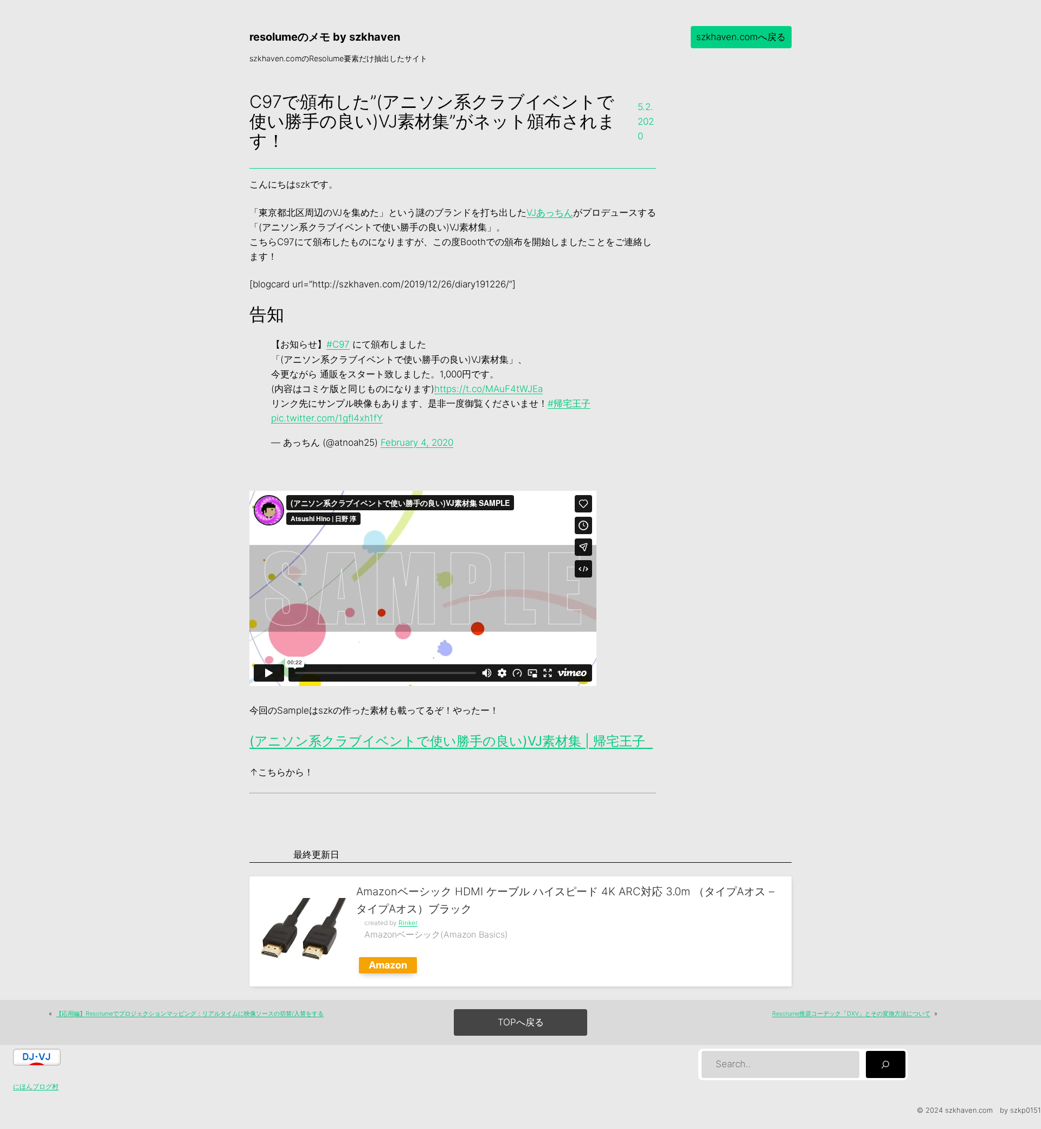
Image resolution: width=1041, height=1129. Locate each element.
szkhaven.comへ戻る (741, 36)
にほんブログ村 (36, 1086)
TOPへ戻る (521, 1022)
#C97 (338, 344)
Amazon (388, 965)
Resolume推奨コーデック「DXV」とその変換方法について (851, 1013)
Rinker (408, 923)
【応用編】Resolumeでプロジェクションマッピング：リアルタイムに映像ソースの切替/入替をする (190, 1013)
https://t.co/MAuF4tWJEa (488, 388)
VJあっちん (549, 212)
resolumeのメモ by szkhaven (324, 36)
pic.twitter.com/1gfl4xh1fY (327, 418)
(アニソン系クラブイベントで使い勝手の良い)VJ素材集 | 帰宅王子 (451, 741)
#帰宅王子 (569, 403)
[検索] (885, 1065)
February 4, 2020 (417, 442)
